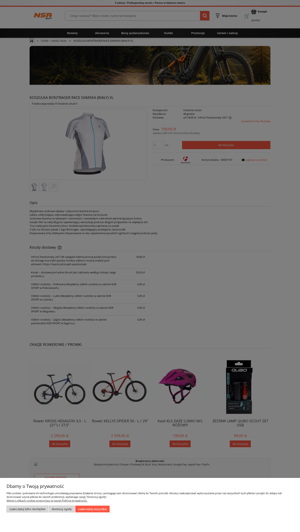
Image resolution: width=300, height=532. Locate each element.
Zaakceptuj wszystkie (92, 509)
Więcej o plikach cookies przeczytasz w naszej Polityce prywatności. (47, 500)
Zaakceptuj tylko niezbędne (27, 509)
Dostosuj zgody (62, 509)
